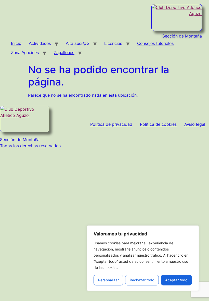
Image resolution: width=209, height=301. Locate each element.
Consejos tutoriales (155, 43)
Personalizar (108, 280)
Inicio (16, 43)
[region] (143, 258)
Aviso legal (194, 124)
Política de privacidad (111, 124)
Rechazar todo (142, 280)
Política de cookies (158, 124)
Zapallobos (64, 52)
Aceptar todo (176, 280)
